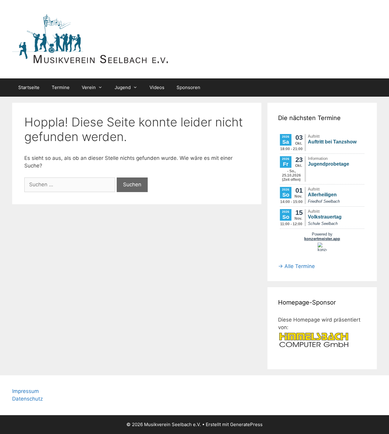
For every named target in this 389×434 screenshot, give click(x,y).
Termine (61, 87)
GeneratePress (246, 424)
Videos (157, 87)
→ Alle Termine (296, 266)
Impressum (25, 391)
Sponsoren (188, 87)
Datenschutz (27, 399)
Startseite (29, 87)
